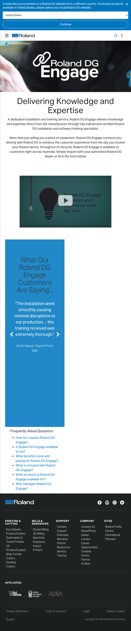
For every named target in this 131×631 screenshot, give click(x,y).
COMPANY (87, 521)
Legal (86, 611)
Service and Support (20, 43)
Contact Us (88, 527)
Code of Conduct (56, 611)
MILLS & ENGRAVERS (40, 522)
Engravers (39, 542)
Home (6, 43)
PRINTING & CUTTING (13, 522)
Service (61, 551)
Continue (65, 24)
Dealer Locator (116, 611)
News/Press (88, 531)
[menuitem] (122, 35)
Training (61, 555)
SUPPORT (62, 521)
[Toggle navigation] (7, 35)
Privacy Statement (17, 611)
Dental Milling (41, 529)
